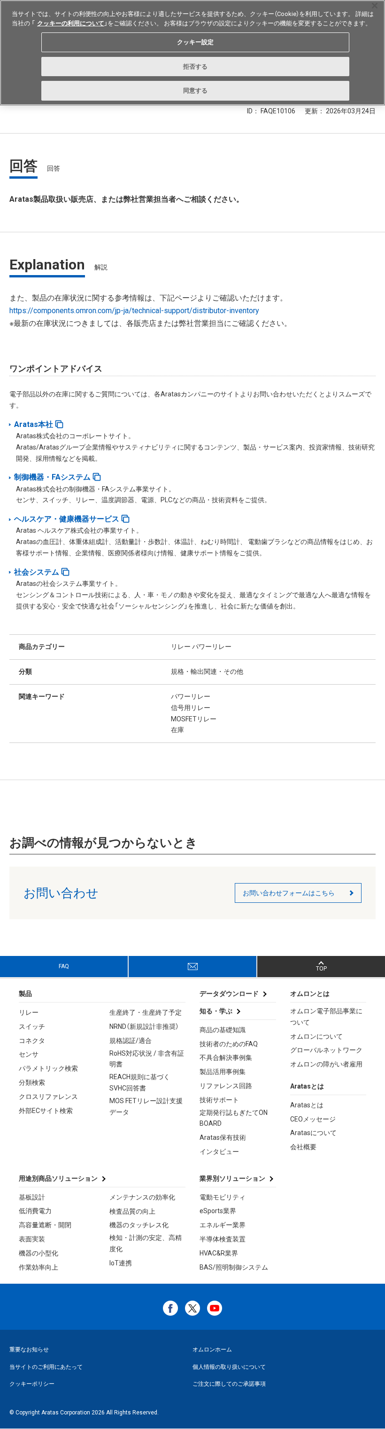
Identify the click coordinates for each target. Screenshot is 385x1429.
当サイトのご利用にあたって (46, 1367)
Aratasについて (313, 1133)
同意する (195, 90)
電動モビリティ (223, 1197)
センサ (28, 1054)
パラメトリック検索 (48, 1068)
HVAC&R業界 (219, 1253)
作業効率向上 (38, 1267)
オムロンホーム (212, 1349)
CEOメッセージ (313, 1119)
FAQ (64, 966)
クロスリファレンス (48, 1096)
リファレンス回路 (226, 1086)
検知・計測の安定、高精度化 (145, 1243)
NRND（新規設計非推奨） (144, 1026)
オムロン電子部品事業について (326, 1016)
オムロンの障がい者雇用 (326, 1064)
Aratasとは (306, 1105)
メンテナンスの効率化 (142, 1197)
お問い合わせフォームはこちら (289, 893)
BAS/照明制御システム (234, 1267)
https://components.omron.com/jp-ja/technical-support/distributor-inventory (134, 310)
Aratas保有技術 (223, 1137)
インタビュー (219, 1151)
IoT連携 (120, 1263)
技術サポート (219, 1100)
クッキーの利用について (70, 23)
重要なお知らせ (29, 1349)
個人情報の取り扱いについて (229, 1367)
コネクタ (32, 1040)
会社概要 (303, 1147)
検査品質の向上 (132, 1211)
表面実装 (32, 1239)
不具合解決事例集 (226, 1057)
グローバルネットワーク (326, 1050)
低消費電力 (35, 1211)
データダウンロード (229, 993)
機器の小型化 (38, 1253)
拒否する (195, 66)
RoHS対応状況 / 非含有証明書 (146, 1059)
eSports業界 (218, 1211)
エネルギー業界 (223, 1225)
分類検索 (32, 1082)
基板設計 (32, 1197)
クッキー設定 (195, 42)
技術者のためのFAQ (229, 1044)
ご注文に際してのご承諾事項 (229, 1384)
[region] (192, 52)
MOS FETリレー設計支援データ (146, 1106)
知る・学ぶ (216, 1011)
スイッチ (32, 1026)
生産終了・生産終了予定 (145, 1012)
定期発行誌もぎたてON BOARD (234, 1118)
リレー (28, 1012)
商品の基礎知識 (223, 1030)
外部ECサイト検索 (46, 1110)
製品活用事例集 (223, 1071)
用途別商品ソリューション (58, 1178)
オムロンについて (316, 1036)
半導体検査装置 (223, 1239)
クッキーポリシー (31, 1384)
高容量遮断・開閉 (45, 1225)
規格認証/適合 (130, 1040)
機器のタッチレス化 (139, 1225)
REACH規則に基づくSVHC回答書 (139, 1082)
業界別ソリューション (232, 1178)
